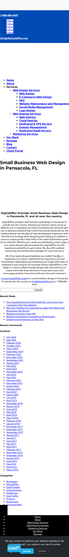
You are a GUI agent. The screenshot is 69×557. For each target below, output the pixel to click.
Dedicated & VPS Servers (35, 124)
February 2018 (13, 420)
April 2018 (11, 414)
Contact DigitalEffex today (14, 278)
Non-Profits (12, 495)
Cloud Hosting (28, 120)
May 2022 (11, 377)
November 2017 (14, 429)
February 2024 (13, 354)
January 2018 (13, 423)
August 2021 (12, 386)
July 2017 (11, 437)
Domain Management (33, 127)
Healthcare (12, 492)
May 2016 (11, 463)
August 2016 (12, 458)
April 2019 (11, 400)
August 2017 (12, 435)
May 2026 (11, 339)
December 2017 (14, 426)
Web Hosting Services (27, 113)
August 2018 (12, 406)
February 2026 (13, 342)
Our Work (12, 137)
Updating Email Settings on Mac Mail (24, 319)
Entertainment (14, 490)
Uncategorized (14, 504)
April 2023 (11, 368)
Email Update (13, 487)
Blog (9, 144)
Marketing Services (25, 134)
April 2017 (11, 446)
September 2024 (14, 351)
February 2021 (13, 388)
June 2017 (11, 440)
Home (10, 80)
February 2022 (13, 380)
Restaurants (12, 501)
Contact (11, 147)
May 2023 (11, 365)
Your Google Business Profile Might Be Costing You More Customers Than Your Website (34, 303)
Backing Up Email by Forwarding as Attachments (30, 316)
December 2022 (14, 371)
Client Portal (14, 150)
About (10, 83)
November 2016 (14, 455)
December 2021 (14, 383)
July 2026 (11, 336)
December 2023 (14, 357)
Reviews (11, 140)
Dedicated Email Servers (35, 130)
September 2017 (14, 432)
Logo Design (27, 110)
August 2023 (12, 362)
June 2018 (11, 409)
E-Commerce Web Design (35, 97)
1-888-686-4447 (9, 15)
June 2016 (11, 461)
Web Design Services (26, 90)
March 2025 (12, 348)
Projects (10, 498)
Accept (27, 551)
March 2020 (12, 394)
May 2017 (11, 443)
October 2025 (13, 345)
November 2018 (14, 403)
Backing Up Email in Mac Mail (21, 313)
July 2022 (11, 374)
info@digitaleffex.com (14, 38)
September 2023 (14, 360)
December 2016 (14, 452)
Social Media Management (36, 107)
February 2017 (13, 449)
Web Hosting (27, 117)
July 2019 (11, 397)
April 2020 (11, 391)
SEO (22, 100)
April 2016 (11, 466)
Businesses (11, 481)
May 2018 (11, 411)
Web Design (26, 93)
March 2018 (12, 417)
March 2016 (12, 469)
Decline (42, 551)
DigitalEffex (12, 484)
